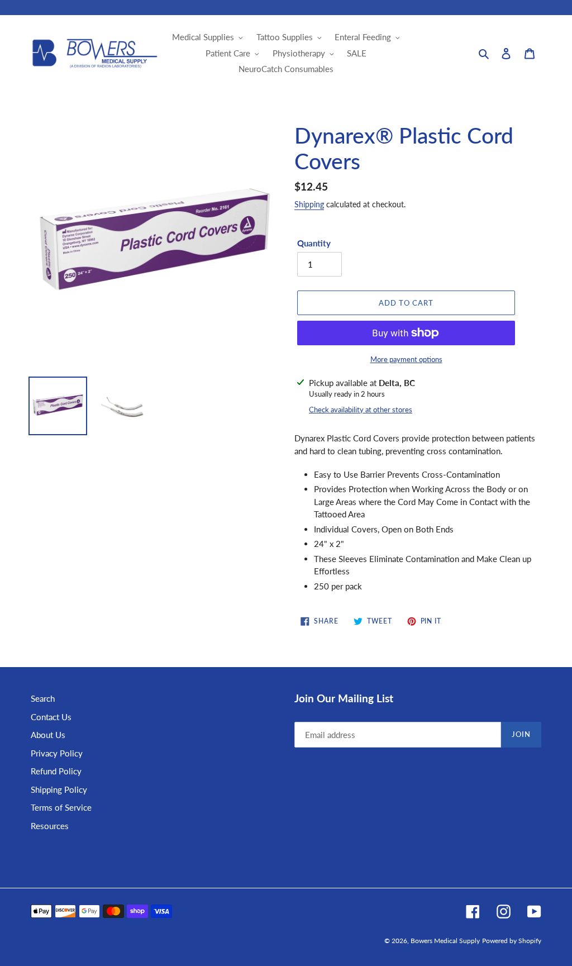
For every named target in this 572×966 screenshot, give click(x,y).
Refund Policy (56, 771)
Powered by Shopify (511, 940)
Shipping (309, 204)
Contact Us (51, 717)
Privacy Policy (57, 753)
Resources (50, 826)
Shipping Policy (59, 789)
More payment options (406, 359)
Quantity (314, 243)
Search (43, 698)
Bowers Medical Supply (445, 940)
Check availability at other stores (360, 409)
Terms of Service (61, 807)
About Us (48, 735)
